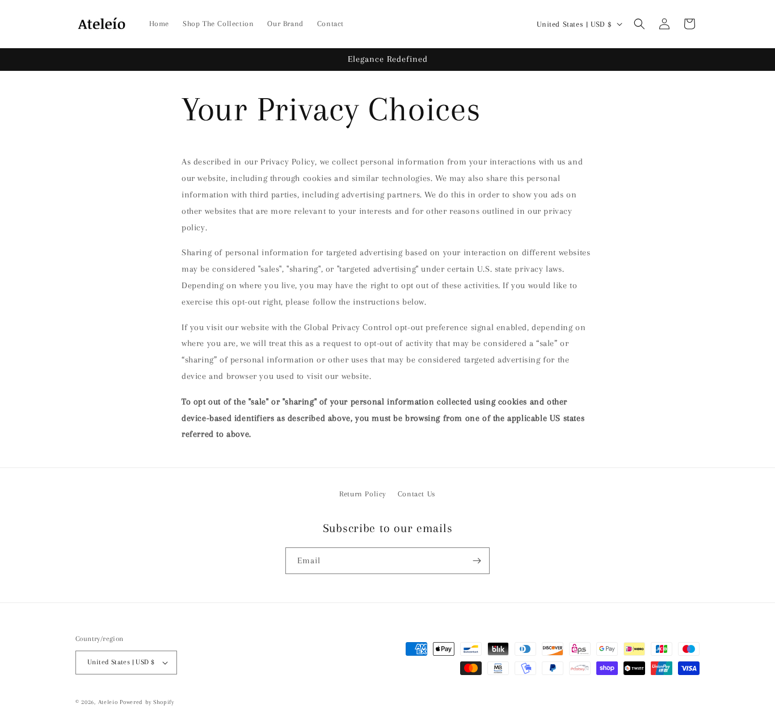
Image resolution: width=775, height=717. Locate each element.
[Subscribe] (476, 560)
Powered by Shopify (147, 702)
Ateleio (108, 702)
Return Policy (362, 494)
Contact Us (417, 494)
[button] (639, 23)
